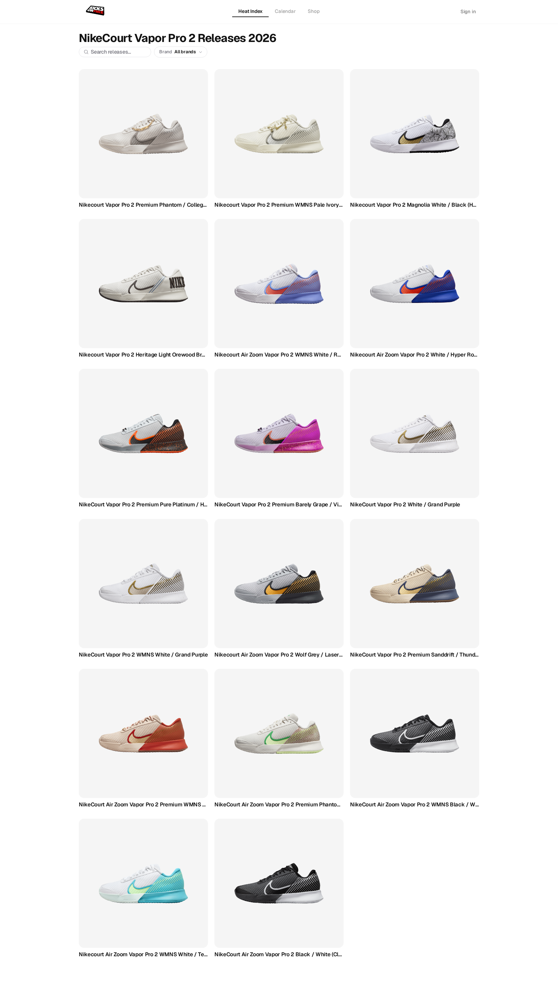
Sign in (468, 11)
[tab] (250, 11)
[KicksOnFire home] (96, 11)
